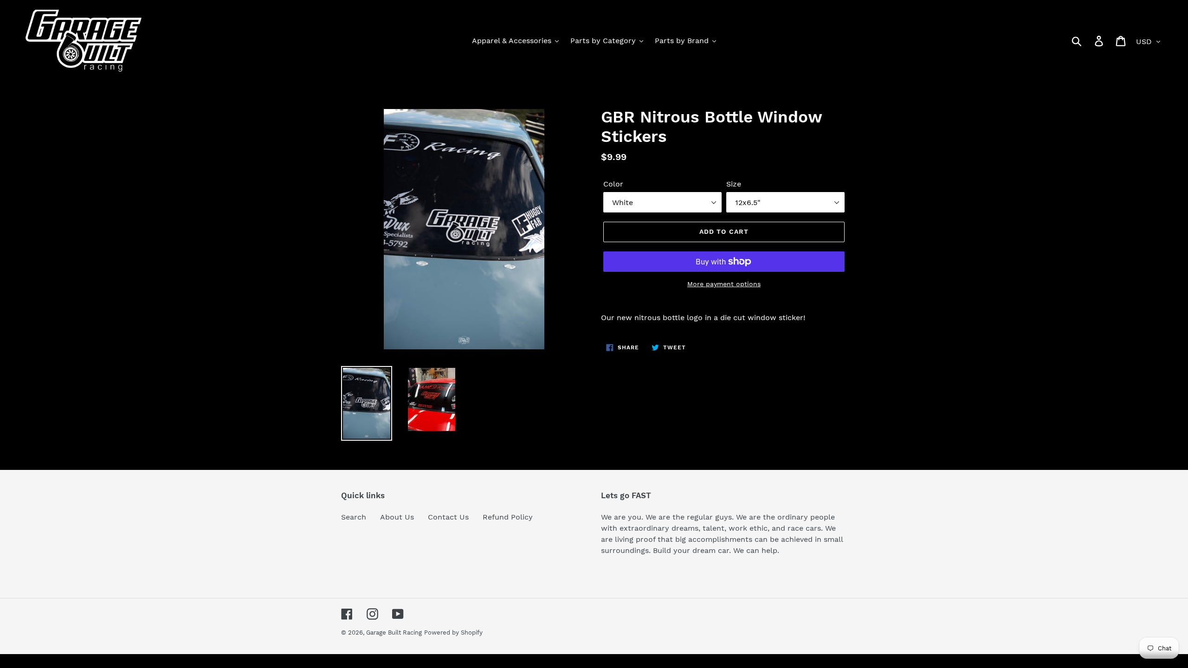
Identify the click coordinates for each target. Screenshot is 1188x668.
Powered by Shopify (453, 632)
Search (353, 517)
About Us (397, 517)
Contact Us (448, 517)
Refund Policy (508, 517)
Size (733, 184)
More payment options (724, 284)
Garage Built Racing (394, 632)
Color (613, 184)
